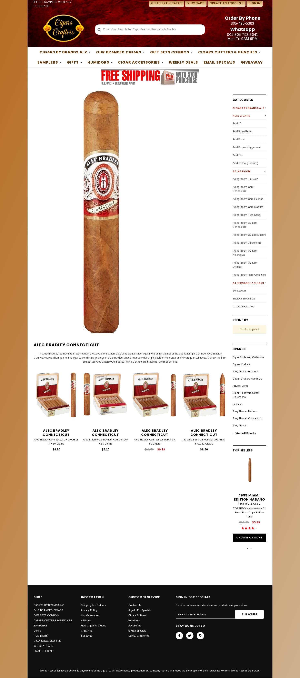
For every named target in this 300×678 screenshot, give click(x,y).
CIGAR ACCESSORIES (47, 640)
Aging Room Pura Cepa (246, 215)
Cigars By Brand (137, 615)
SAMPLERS (41, 625)
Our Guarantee (90, 615)
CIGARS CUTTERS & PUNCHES (53, 620)
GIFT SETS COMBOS (46, 615)
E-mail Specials (137, 630)
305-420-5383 (242, 23)
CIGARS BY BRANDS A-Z (49, 605)
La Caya (237, 404)
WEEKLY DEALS (183, 62)
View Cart (195, 3)
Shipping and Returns (93, 605)
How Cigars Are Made (93, 625)
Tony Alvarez (240, 425)
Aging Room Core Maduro (248, 207)
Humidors (134, 620)
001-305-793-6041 (242, 35)
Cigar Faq (86, 630)
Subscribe (86, 635)
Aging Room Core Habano (248, 199)
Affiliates (86, 620)
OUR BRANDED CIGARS (48, 610)
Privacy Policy (89, 610)
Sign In (254, 3)
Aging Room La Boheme (247, 242)
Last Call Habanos (243, 306)
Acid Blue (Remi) (242, 131)
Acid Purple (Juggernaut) (247, 147)
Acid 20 (237, 123)
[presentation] (247, 548)
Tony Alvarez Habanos (246, 371)
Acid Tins (238, 155)
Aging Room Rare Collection (249, 274)
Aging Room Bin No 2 (245, 179)
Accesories (134, 625)
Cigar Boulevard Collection (248, 357)
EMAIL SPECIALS (219, 62)
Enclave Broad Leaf (244, 298)
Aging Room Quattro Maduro (249, 234)
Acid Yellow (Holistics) (245, 163)
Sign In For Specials (139, 610)
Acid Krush (239, 139)
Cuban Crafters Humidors (247, 378)
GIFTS (37, 630)
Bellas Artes (239, 290)
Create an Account (226, 3)
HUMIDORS (41, 635)
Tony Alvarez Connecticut (247, 418)
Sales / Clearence (138, 635)
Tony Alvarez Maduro (245, 411)
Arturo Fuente (240, 385)
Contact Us (134, 605)
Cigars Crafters (241, 364)
